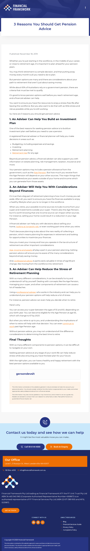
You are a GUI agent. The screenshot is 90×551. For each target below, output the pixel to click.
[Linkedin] (38, 522)
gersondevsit (25, 374)
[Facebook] (34, 522)
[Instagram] (43, 522)
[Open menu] (85, 7)
